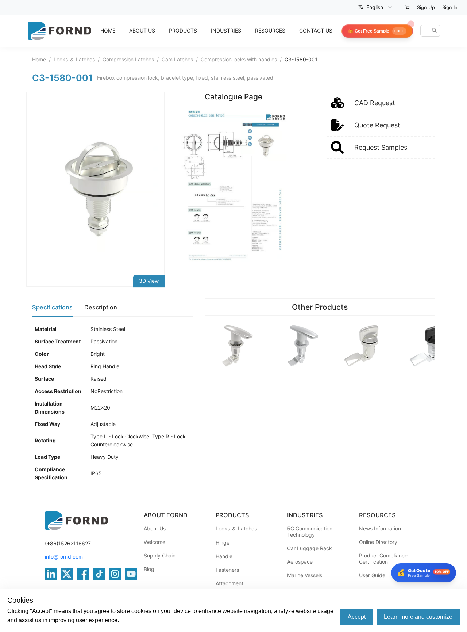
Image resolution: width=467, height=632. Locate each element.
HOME (107, 30)
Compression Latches (128, 59)
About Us (155, 528)
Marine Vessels (304, 575)
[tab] (52, 307)
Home (39, 59)
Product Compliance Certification (383, 558)
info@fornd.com (64, 556)
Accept (357, 617)
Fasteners (227, 570)
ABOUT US (142, 30)
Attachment (229, 583)
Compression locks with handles (239, 59)
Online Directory (378, 542)
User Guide (372, 575)
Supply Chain (159, 555)
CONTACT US (315, 30)
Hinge (222, 543)
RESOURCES (270, 30)
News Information (380, 528)
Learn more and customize (418, 617)
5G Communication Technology (309, 531)
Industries (226, 30)
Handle (224, 556)
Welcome (154, 542)
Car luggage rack (309, 548)
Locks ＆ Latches (74, 59)
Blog (149, 569)
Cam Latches (177, 59)
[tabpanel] (112, 403)
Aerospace (300, 562)
